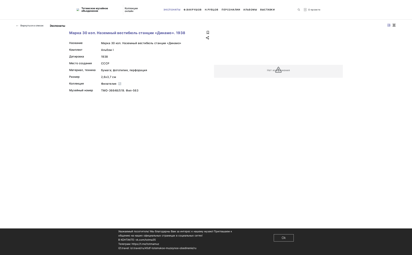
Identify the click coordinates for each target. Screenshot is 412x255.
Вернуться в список (32, 25)
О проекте (314, 9)
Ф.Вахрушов (192, 9)
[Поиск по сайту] (299, 10)
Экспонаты (172, 9)
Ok (284, 238)
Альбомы (250, 9)
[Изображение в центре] (394, 25)
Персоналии (231, 9)
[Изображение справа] (388, 25)
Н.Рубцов (211, 9)
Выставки (267, 9)
